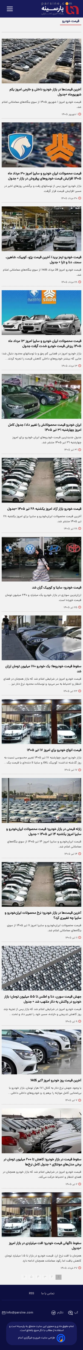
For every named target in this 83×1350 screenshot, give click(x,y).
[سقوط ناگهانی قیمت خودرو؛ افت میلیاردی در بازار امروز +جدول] (41, 1214)
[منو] (10, 9)
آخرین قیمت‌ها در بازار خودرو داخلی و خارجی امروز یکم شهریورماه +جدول (45, 92)
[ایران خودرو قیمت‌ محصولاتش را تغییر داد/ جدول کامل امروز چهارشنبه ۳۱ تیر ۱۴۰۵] (41, 396)
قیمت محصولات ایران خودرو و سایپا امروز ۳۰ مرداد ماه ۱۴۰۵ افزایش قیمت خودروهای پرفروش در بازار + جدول (44, 176)
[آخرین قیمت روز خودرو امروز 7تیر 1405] (41, 1052)
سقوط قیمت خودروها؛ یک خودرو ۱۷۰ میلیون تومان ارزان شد (43, 669)
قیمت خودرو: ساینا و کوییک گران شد (56, 587)
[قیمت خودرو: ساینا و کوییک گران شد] (41, 559)
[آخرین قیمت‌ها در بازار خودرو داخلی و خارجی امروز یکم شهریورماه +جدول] (41, 61)
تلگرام (60, 1313)
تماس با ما (47, 1293)
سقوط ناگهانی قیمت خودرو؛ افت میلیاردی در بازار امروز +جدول (45, 1246)
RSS (31, 1293)
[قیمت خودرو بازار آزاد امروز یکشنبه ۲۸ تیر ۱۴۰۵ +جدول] (41, 480)
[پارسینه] (58, 9)
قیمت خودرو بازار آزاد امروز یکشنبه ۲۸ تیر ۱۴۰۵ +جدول (44, 509)
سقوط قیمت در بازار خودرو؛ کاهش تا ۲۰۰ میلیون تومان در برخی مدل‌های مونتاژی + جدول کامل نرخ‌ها (42, 1162)
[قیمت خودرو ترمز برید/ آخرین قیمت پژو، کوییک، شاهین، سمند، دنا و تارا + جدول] (41, 228)
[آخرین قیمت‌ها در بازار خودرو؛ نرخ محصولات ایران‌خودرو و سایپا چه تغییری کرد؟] (41, 884)
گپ (76, 1313)
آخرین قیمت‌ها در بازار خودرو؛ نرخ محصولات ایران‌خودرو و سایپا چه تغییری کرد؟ (43, 916)
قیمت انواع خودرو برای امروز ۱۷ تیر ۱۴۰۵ (54, 750)
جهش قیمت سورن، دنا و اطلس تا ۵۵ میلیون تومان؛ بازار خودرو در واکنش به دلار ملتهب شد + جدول (42, 999)
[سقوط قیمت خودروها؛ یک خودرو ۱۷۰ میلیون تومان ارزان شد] (41, 637)
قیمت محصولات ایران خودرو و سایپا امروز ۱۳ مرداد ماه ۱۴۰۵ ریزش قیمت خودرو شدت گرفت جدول (44, 344)
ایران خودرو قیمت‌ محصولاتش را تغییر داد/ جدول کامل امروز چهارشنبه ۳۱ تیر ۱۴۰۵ (44, 428)
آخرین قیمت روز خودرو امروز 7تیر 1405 (55, 1080)
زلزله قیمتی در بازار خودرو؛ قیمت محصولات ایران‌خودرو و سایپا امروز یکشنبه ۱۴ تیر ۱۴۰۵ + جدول (43, 832)
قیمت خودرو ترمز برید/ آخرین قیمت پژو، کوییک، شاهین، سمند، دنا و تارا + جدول (43, 260)
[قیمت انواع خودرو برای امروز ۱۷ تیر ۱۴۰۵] (41, 721)
